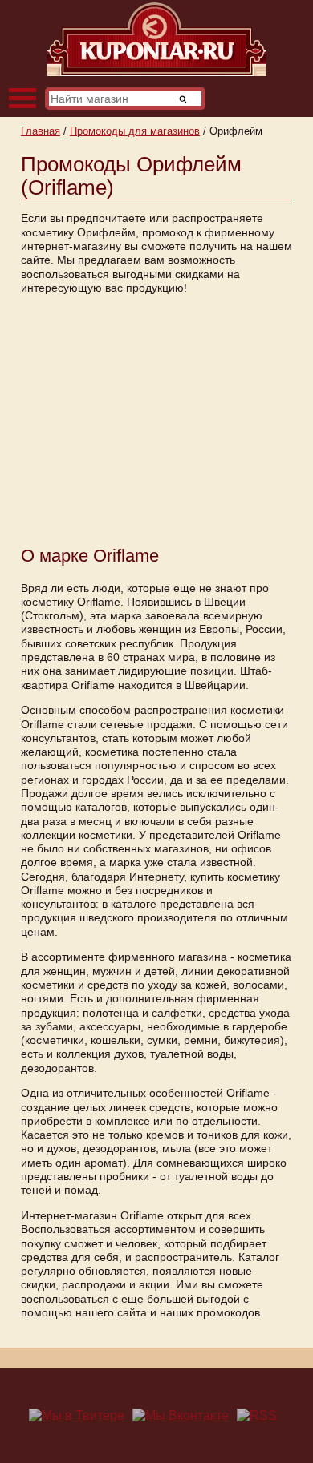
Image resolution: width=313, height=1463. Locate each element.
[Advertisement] (156, 418)
